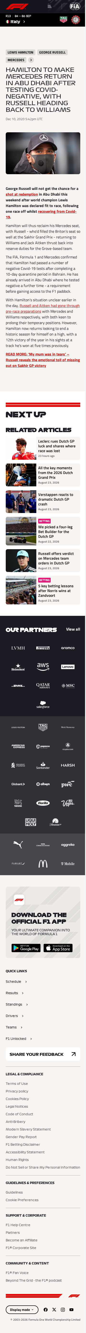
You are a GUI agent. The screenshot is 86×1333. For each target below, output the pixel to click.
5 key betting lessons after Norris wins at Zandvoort (56, 590)
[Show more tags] (31, 60)
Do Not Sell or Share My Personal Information (43, 1167)
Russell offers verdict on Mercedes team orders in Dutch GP (56, 558)
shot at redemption (22, 194)
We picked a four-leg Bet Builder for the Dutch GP (55, 531)
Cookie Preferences (22, 1200)
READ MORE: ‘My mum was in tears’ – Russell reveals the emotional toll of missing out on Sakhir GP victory (43, 359)
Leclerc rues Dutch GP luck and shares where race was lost (56, 446)
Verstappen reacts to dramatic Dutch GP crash (55, 499)
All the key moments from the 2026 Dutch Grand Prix (55, 472)
